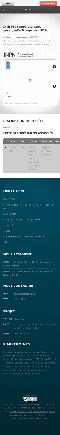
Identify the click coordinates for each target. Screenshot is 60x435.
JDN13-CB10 (35, 37)
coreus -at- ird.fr (21, 298)
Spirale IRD (8, 225)
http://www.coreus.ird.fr (24, 293)
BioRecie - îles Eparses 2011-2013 (47, 151)
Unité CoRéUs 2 (10, 199)
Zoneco (6, 231)
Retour (8, 3)
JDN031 (32, 147)
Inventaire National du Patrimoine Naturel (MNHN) (25, 236)
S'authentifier (48, 3)
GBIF (5, 242)
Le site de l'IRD (9, 214)
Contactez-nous (41, 418)
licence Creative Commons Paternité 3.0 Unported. (32, 411)
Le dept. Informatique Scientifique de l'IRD (22, 219)
